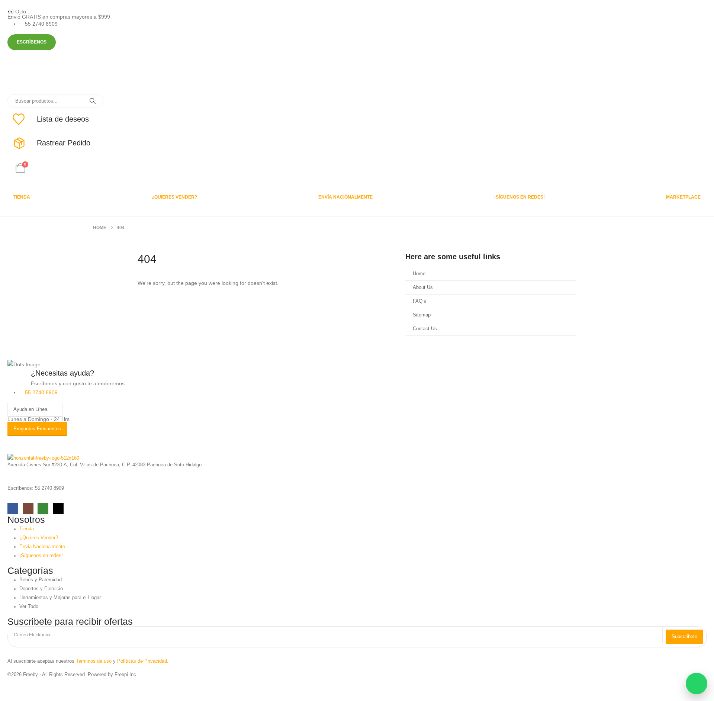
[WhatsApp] (43, 508)
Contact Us (425, 328)
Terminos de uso (93, 661)
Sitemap (422, 315)
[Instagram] (28, 508)
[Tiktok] (58, 508)
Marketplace (683, 197)
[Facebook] (12, 508)
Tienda (21, 197)
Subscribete (684, 636)
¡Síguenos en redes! (519, 197)
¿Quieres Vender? (174, 197)
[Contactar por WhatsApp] (696, 683)
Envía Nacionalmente (345, 197)
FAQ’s (419, 301)
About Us (423, 287)
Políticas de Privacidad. (142, 661)
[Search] (92, 100)
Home (419, 273)
